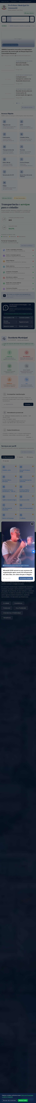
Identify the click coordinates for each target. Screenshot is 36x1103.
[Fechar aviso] (32, 524)
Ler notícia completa (26, 578)
